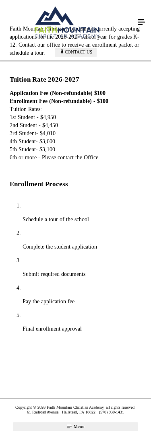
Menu (78, 426)
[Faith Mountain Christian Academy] (67, 22)
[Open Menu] (141, 22)
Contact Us (78, 51)
